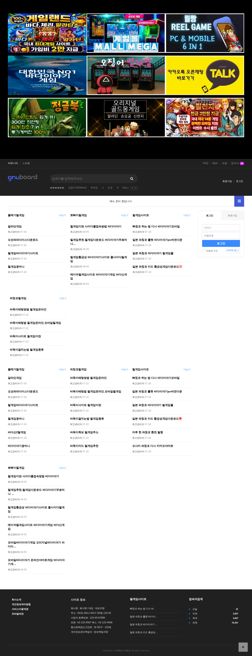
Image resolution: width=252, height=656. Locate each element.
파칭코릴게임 (18, 298)
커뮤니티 (13, 163)
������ (57, 187)
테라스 (126, 187)
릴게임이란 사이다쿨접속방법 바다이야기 (95, 226)
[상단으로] (243, 647)
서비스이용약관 (20, 609)
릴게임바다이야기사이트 (23, 253)
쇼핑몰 (26, 163)
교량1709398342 (77, 187)
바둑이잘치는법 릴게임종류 (27, 349)
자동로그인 (212, 250)
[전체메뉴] (239, 201)
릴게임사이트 (140, 215)
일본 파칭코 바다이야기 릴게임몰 (152, 253)
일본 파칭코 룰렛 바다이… (144, 616)
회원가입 (227, 181)
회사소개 (16, 599)
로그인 (239, 181)
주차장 (94, 187)
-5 (117, 187)
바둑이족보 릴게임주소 (84, 432)
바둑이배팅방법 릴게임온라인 (28, 309)
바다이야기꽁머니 (19, 445)
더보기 (62, 215)
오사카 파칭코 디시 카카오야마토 (152, 445)
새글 (224, 163)
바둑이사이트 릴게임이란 (25, 336)
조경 (110, 187)
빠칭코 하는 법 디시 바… (143, 608)
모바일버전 (18, 613)
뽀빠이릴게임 (78, 215)
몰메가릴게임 (16, 215)
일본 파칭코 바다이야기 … (144, 624)
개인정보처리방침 (21, 604)
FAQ (205, 163)
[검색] (132, 178)
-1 (103, 187)
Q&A (215, 163)
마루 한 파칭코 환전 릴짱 (147, 432)
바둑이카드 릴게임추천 (84, 445)
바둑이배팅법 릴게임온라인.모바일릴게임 (35, 322)
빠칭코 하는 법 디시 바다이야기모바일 (156, 226)
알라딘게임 (15, 226)
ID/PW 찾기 (233, 250)
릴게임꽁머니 (16, 266)
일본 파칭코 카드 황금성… (144, 632)
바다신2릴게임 (17, 432)
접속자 (237, 163)
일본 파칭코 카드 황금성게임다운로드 (155, 266)
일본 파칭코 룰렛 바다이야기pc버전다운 (157, 239)
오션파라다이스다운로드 (23, 239)
